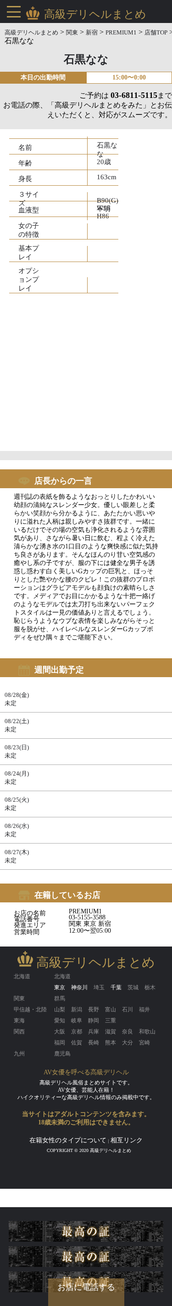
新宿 (92, 32)
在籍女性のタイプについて (67, 1140)
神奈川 (79, 987)
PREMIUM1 (121, 32)
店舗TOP (155, 32)
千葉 (116, 987)
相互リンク (127, 1140)
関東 (72, 32)
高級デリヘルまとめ (31, 32)
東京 (59, 987)
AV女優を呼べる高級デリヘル (86, 1072)
